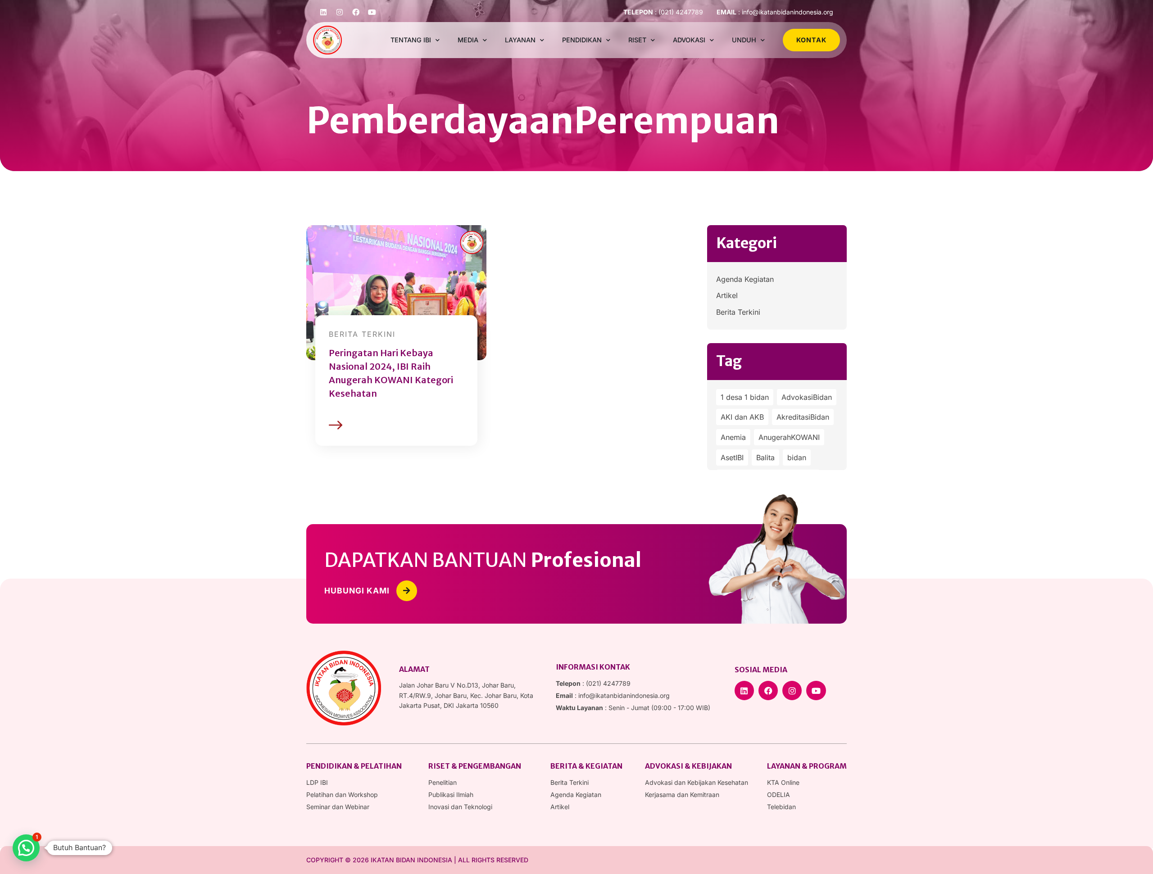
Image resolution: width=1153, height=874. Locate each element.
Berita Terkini (738, 312)
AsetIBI (732, 457)
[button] (26, 847)
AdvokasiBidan (806, 397)
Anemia (733, 437)
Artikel (727, 295)
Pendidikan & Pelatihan (354, 765)
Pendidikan (582, 40)
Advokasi (689, 40)
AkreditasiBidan (802, 416)
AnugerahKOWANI (789, 437)
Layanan (520, 40)
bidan (796, 457)
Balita (765, 457)
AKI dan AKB (742, 416)
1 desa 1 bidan (745, 397)
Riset (637, 40)
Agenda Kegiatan (745, 279)
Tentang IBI (410, 40)
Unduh (744, 40)
